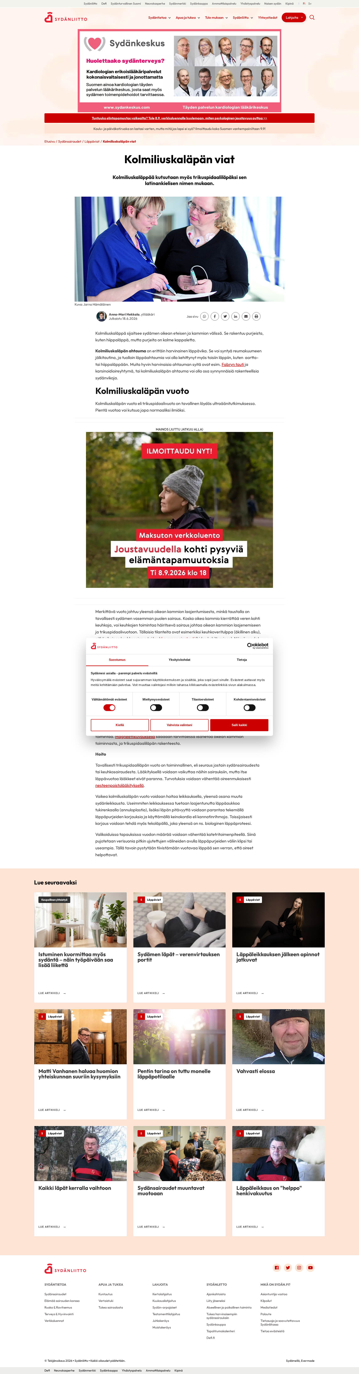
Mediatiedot (269, 1307)
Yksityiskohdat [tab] (179, 659)
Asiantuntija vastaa (274, 1294)
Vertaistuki (105, 1301)
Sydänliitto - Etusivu (77, 17)
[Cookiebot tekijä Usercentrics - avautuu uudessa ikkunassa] (250, 646)
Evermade (308, 1361)
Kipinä (289, 3)
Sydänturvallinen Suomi (126, 3)
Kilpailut (266, 1301)
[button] (312, 19)
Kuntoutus (105, 1294)
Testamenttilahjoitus (166, 1314)
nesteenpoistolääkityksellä (119, 785)
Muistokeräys (161, 1327)
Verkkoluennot (54, 1321)
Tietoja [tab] (242, 659)
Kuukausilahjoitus (164, 1301)
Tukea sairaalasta (110, 1307)
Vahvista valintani (179, 725)
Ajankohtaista (216, 1294)
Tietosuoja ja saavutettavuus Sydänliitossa (280, 1322)
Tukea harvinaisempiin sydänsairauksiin (222, 1316)
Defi (104, 3)
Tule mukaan (214, 17)
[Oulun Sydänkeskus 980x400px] (179, 70)
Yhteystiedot (267, 17)
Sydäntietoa (157, 17)
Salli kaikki (239, 725)
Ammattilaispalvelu (224, 3)
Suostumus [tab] (117, 659)
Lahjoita (292, 17)
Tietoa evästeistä (272, 1331)
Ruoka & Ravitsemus (58, 1307)
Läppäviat (92, 141)
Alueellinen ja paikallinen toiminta (229, 1307)
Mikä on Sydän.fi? (275, 1284)
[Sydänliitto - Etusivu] (65, 1269)
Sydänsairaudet (69, 141)
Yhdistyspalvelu (250, 3)
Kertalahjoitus (162, 1294)
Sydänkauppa (199, 3)
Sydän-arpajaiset (164, 1307)
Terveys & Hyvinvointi (59, 1314)
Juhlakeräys (160, 1321)
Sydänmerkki (177, 3)
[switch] (156, 707)
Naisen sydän (272, 3)
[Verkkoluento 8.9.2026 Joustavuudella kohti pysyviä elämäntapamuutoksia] (179, 511)
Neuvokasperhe (155, 3)
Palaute (266, 1314)
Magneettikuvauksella (135, 736)
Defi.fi (211, 1338)
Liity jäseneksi (216, 1301)
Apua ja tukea (186, 17)
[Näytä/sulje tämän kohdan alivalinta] (169, 18)
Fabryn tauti (233, 364)
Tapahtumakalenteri (221, 1331)
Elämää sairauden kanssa (62, 1301)
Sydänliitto (90, 3)
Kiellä (120, 725)
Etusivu (49, 141)
